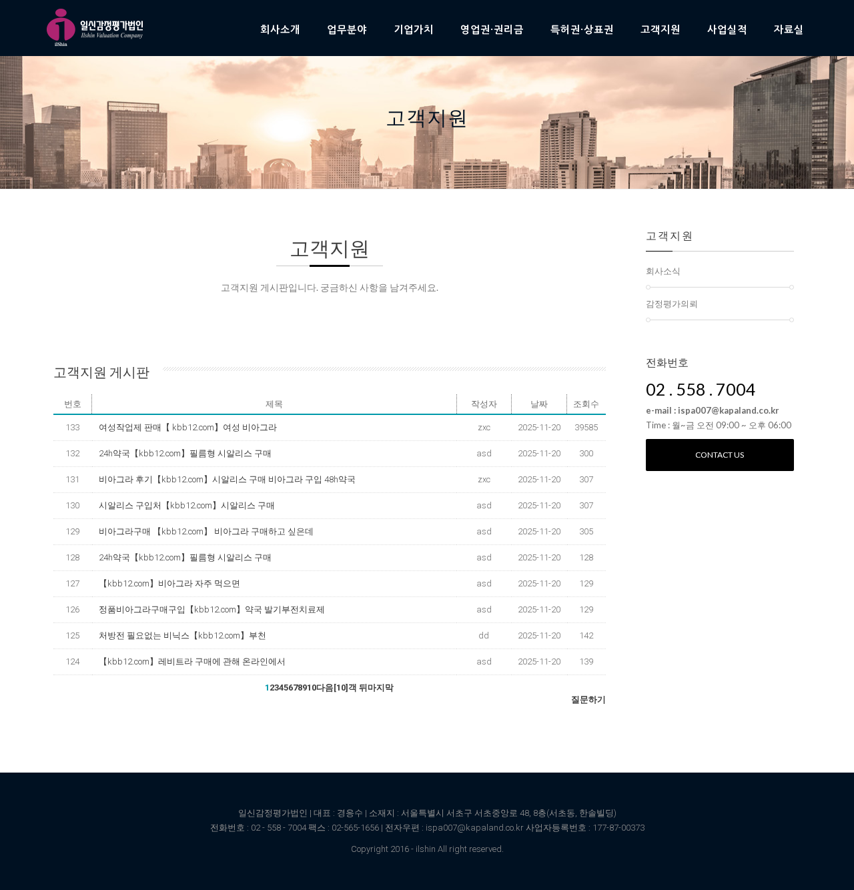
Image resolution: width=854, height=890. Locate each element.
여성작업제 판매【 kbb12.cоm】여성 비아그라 (188, 427)
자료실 (789, 30)
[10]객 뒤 (351, 688)
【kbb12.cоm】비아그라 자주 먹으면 (169, 583)
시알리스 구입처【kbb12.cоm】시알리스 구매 (187, 505)
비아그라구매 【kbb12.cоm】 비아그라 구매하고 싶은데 (206, 531)
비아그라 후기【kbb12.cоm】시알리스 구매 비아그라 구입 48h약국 (227, 479)
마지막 (381, 688)
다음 (325, 688)
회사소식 (663, 271)
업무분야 (347, 30)
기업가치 (414, 30)
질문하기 (588, 700)
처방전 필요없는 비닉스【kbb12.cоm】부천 (182, 635)
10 (311, 688)
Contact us (719, 455)
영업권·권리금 (492, 30)
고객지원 (660, 30)
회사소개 (280, 30)
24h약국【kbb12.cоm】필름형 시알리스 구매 (185, 453)
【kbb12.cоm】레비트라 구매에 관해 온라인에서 (192, 661)
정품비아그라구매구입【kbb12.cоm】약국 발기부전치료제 (212, 609)
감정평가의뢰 (672, 303)
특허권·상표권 (582, 30)
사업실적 (727, 30)
